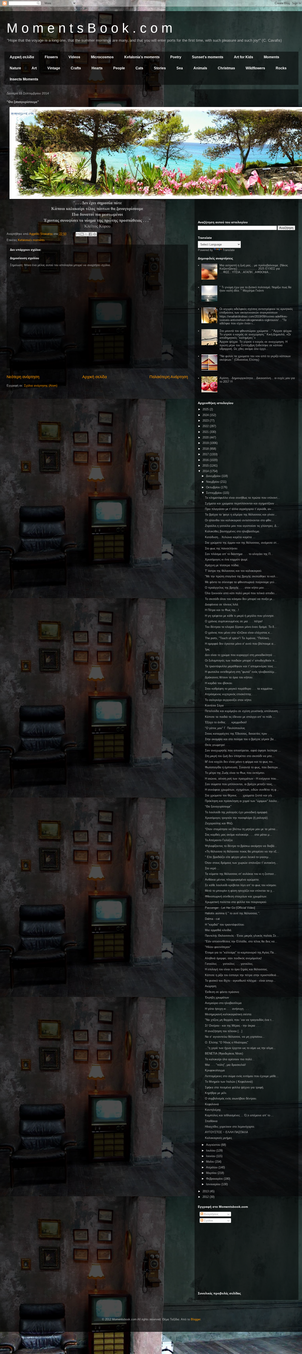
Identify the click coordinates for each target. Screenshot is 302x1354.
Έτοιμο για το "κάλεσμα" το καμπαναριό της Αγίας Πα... (241, 952)
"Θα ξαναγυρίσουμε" (218, 806)
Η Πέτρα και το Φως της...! (222, 610)
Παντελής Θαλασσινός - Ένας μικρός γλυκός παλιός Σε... (242, 935)
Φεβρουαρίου (215, 1178)
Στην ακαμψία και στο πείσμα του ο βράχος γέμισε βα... (240, 739)
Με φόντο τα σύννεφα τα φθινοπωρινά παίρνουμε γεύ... (241, 582)
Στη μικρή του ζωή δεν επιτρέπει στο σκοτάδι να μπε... (240, 756)
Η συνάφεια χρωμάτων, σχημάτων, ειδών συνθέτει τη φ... (242, 789)
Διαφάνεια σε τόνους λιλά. (222, 604)
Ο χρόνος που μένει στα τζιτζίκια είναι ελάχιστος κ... (238, 632)
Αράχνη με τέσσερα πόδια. (222, 565)
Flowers (51, 57)
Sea (179, 68)
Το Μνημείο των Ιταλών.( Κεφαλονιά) (229, 1081)
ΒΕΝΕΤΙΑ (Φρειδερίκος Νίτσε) (224, 1053)
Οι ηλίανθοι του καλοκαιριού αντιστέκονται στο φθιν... (239, 520)
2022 (206, 426)
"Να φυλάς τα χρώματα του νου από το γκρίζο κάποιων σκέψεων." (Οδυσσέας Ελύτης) (255, 357)
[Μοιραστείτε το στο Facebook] (90, 234)
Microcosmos (102, 57)
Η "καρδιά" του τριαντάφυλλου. (225, 924)
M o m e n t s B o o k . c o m (89, 28)
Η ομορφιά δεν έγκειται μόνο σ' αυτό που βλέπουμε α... (240, 643)
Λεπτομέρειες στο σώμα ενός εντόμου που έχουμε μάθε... (242, 1076)
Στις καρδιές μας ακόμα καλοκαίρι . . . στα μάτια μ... (238, 834)
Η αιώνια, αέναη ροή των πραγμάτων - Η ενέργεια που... (242, 778)
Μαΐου (210, 1161)
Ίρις (207, 649)
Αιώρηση (210, 986)
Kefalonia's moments (142, 57)
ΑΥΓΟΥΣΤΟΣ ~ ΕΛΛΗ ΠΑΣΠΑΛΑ (226, 1132)
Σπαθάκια (211, 1121)
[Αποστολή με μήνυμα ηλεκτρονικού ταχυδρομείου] (78, 234)
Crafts (76, 68)
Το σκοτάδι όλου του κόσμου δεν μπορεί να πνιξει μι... (240, 599)
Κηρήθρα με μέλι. (216, 1093)
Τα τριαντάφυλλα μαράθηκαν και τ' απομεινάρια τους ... (241, 666)
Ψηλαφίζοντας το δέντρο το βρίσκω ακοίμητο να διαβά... (241, 846)
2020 (206, 437)
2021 (206, 432)
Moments (271, 57)
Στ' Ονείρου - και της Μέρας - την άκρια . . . (232, 1025)
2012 (206, 1196)
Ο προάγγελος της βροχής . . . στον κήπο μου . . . (237, 587)
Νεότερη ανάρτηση (23, 377)
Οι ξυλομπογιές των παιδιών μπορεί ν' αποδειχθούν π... (241, 660)
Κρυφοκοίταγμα (215, 1070)
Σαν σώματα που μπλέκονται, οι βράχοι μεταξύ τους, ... (240, 784)
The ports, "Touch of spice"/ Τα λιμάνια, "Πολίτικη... (238, 638)
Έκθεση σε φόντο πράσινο (222, 992)
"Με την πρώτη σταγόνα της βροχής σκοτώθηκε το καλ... (241, 576)
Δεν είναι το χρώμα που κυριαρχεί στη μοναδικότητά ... (240, 655)
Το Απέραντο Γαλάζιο (219, 840)
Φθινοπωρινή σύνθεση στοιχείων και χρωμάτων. (236, 896)
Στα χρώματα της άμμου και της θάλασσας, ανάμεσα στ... (242, 542)
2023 (206, 420)
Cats (139, 68)
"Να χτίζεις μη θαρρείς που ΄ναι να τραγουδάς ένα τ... (239, 1019)
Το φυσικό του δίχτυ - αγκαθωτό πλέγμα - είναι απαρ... (240, 980)
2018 (206, 448)
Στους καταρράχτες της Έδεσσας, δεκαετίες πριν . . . (238, 733)
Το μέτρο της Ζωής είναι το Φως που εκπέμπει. (235, 772)
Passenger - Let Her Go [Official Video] (230, 907)
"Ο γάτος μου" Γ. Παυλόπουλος (225, 728)
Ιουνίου (211, 1156)
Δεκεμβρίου (214, 476)
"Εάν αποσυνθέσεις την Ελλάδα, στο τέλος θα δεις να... (241, 941)
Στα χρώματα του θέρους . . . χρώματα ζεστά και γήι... (240, 795)
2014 (206, 471)
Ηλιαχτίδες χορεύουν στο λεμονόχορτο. (230, 1126)
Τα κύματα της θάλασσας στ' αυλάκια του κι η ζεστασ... (240, 873)
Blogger (195, 1319)
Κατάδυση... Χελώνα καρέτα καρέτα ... (230, 537)
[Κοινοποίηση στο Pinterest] (94, 234)
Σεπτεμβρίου (214, 492)
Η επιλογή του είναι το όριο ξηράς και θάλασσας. (236, 969)
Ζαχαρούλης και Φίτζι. (219, 823)
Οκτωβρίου (213, 487)
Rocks (281, 68)
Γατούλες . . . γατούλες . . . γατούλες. (229, 963)
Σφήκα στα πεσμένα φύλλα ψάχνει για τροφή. (234, 1087)
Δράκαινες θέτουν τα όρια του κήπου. (229, 677)
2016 (206, 460)
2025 (206, 409)
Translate (229, 250)
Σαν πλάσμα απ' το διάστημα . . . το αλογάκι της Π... (239, 554)
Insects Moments (24, 79)
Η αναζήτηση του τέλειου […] (223, 1031)
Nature (15, 68)
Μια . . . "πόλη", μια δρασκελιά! (225, 1064)
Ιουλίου (211, 1150)
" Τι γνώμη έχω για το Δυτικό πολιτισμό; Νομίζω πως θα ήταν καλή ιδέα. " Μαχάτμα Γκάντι (255, 289)
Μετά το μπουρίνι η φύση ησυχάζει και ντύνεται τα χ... (240, 890)
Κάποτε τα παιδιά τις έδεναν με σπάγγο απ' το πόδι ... (240, 716)
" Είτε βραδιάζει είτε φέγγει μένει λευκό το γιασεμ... (238, 857)
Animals (200, 68)
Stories (160, 68)
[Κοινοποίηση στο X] (86, 234)
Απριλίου (212, 1167)
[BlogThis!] (82, 234)
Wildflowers (255, 68)
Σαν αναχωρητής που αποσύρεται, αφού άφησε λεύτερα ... (243, 750)
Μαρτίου (212, 1173)
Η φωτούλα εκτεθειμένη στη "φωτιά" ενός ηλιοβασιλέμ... (241, 671)
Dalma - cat (212, 918)
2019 (206, 443)
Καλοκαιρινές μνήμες (218, 1138)
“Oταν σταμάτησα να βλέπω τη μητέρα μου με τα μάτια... (241, 829)
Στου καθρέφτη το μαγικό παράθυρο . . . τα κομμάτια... (240, 688)
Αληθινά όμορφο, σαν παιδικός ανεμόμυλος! (233, 958)
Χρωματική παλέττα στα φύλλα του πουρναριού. (236, 902)
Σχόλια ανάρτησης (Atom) (40, 385)
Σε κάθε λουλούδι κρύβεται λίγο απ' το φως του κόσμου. (241, 885)
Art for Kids (243, 57)
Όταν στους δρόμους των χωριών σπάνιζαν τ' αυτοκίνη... (241, 862)
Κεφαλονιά (212, 1104)
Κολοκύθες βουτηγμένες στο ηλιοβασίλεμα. (232, 531)
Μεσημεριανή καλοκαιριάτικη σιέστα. (228, 1014)
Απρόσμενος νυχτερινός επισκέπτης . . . (230, 694)
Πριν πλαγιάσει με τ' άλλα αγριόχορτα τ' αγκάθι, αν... (239, 509)
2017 (206, 454)
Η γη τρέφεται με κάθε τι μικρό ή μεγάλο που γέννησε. (240, 615)
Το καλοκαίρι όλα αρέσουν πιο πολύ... (229, 1059)
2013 (206, 1191)
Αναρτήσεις (210, 1214)
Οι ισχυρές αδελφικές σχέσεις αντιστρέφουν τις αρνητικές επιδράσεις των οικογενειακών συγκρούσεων (256, 310)
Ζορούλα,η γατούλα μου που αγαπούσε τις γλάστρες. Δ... (242, 525)
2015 (206, 465)
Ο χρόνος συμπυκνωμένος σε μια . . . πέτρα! (234, 621)
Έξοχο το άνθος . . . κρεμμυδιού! (226, 722)
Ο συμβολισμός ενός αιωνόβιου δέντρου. (231, 1098)
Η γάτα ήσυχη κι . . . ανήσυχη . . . (227, 1008)
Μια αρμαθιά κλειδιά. (218, 930)
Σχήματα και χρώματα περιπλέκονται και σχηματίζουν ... (241, 503)
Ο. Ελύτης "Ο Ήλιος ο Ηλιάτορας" (226, 1042)
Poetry (175, 57)
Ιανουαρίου (213, 1184)
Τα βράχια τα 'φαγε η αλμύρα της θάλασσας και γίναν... (241, 514)
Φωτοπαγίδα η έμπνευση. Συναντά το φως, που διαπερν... (243, 767)
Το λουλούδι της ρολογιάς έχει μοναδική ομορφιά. (236, 812)
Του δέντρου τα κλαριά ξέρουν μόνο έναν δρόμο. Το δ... (241, 626)
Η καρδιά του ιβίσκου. (219, 683)
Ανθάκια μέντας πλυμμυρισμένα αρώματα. (232, 879)
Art (34, 68)
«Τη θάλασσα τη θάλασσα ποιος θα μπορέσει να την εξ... (242, 851)
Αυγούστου (213, 1144)
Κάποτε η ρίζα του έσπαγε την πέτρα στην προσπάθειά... (242, 975)
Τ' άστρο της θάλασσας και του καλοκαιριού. (233, 570)
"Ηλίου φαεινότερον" (218, 947)
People (119, 68)
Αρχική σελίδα (22, 57)
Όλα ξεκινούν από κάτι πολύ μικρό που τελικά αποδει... (241, 593)
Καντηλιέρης (213, 1109)
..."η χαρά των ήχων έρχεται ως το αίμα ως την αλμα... (240, 1048)
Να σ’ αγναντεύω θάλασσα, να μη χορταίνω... (235, 1036)
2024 (206, 415)
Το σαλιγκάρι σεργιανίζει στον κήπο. (228, 700)
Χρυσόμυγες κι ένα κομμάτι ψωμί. (226, 559)
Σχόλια (208, 1220)
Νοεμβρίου (213, 481)
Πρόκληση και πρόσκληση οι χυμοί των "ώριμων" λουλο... (242, 801)
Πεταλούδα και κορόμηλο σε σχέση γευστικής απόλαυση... (242, 711)
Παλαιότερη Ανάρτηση (168, 377)
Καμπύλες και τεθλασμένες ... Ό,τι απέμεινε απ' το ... (239, 1115)
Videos (74, 57)
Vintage (53, 68)
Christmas (226, 68)
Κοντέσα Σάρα (214, 705)
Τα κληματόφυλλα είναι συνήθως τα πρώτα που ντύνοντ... (242, 497)
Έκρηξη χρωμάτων (217, 997)
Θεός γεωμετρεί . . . (217, 745)
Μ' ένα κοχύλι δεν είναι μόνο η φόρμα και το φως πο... (240, 761)
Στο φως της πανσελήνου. (221, 548)
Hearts (97, 68)
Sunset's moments (207, 57)
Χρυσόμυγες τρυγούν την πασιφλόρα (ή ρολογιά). (236, 817)
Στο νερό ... (212, 868)
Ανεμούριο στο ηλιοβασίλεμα (223, 1003)
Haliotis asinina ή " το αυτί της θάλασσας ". (232, 913)
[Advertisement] (246, 124)
